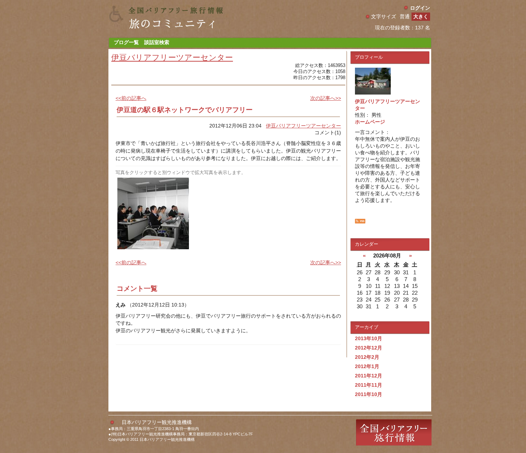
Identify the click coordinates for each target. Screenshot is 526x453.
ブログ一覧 (126, 42)
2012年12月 (368, 348)
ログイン (420, 8)
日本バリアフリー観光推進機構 (157, 422)
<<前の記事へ (131, 98)
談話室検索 (156, 42)
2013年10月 (368, 338)
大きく (420, 16)
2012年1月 (367, 366)
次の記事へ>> (325, 98)
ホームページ (370, 122)
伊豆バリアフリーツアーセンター (172, 57)
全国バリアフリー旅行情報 (393, 432)
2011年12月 (368, 376)
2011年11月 (368, 385)
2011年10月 (368, 394)
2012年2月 (367, 357)
